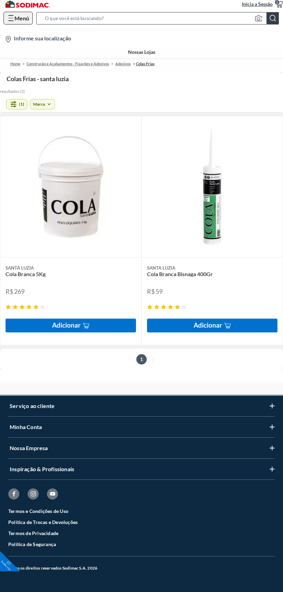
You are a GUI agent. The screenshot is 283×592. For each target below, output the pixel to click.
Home (15, 63)
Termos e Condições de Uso (38, 511)
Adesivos (123, 63)
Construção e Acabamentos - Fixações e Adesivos (68, 63)
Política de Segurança (32, 544)
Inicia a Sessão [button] (257, 4)
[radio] (8, 307)
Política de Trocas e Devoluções (43, 522)
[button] (159, 18)
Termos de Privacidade (33, 533)
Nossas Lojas (141, 52)
